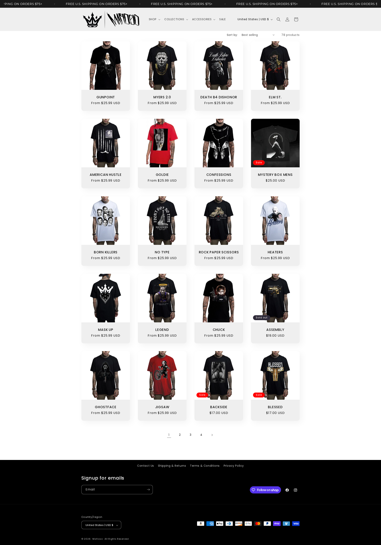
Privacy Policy (234, 466)
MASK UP (105, 330)
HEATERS (275, 252)
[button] (154, 19)
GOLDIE (162, 175)
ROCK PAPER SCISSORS (219, 252)
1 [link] (169, 435)
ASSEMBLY (275, 330)
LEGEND (162, 330)
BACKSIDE (218, 407)
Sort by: (232, 35)
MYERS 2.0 (162, 97)
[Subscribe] (148, 489)
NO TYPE (162, 252)
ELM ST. (275, 97)
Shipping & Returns (172, 466)
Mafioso (97, 539)
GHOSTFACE (105, 407)
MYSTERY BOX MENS (275, 175)
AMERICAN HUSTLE (106, 175)
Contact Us (145, 466)
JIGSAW (162, 407)
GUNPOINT (105, 97)
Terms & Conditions (205, 466)
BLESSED (275, 407)
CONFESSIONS (218, 175)
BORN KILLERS (105, 252)
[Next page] (212, 435)
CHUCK (219, 330)
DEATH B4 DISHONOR (218, 97)
